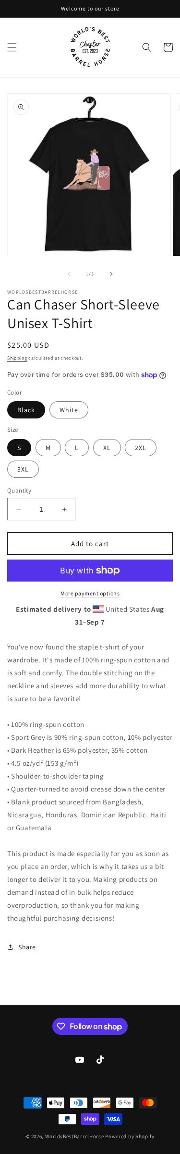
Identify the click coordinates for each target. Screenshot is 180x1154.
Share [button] (27, 947)
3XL (23, 469)
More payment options (90, 593)
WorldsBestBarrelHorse (74, 1136)
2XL (140, 447)
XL (107, 447)
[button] (12, 47)
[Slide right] (111, 274)
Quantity (19, 490)
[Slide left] (69, 274)
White (69, 410)
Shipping (17, 358)
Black (26, 410)
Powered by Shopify (130, 1136)
